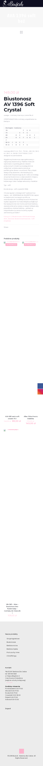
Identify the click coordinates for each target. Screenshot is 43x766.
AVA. (5, 219)
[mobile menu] (40, 3)
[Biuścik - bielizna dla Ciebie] (13, 3)
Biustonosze (11, 642)
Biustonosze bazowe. (23, 219)
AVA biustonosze (28, 216)
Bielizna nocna (12, 645)
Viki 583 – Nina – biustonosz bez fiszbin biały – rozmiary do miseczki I (12, 608)
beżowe (11, 219)
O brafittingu (12, 656)
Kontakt (10, 682)
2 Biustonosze (16, 216)
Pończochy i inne (13, 652)
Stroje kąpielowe (13, 639)
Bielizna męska (12, 649)
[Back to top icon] (21, 751)
